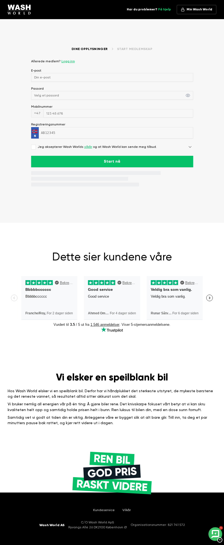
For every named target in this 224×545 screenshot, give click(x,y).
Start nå (112, 161)
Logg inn (68, 61)
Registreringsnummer (48, 124)
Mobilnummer (41, 107)
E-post (36, 70)
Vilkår (126, 510)
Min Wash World (199, 9)
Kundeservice (104, 510)
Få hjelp (164, 9)
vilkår (88, 147)
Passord (37, 88)
